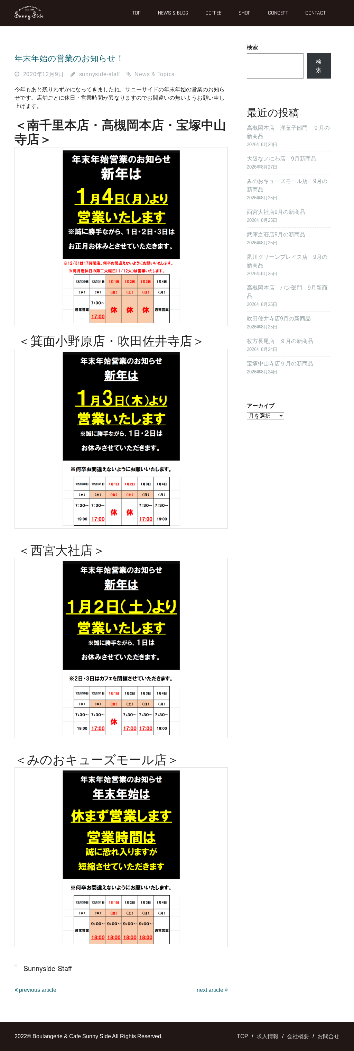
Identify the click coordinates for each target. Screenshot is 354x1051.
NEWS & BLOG (173, 13)
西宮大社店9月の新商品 (276, 212)
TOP (136, 13)
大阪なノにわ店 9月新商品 (281, 159)
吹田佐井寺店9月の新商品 (279, 318)
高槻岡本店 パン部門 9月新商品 (287, 292)
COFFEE (213, 13)
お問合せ (328, 1036)
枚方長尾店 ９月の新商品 (280, 341)
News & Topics (154, 74)
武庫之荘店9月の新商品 (276, 234)
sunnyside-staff (99, 74)
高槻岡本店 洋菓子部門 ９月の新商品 (288, 132)
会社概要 (298, 1036)
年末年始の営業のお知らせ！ (69, 58)
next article (211, 990)
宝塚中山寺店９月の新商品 (280, 363)
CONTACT (315, 13)
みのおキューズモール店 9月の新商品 (287, 185)
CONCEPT (278, 13)
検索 (252, 47)
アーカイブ (260, 406)
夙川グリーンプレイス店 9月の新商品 (287, 261)
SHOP (245, 13)
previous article (37, 990)
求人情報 (268, 1036)
